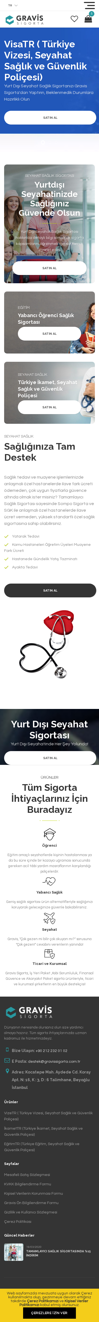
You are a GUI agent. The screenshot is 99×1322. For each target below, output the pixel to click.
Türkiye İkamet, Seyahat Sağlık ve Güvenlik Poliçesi (47, 388)
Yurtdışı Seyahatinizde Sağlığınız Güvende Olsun (49, 199)
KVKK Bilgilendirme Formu (27, 1184)
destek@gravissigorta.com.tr (54, 1062)
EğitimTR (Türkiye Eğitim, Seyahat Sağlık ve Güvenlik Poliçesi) (41, 1147)
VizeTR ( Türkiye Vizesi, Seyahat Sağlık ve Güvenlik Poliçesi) (48, 1116)
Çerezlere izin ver (49, 1313)
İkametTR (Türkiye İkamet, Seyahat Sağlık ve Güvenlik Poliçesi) (43, 1132)
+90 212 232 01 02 (51, 1051)
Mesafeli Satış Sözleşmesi (27, 1175)
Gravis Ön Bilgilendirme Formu (31, 1203)
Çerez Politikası (17, 1222)
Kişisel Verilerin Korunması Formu (33, 1194)
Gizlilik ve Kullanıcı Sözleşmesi (30, 1212)
